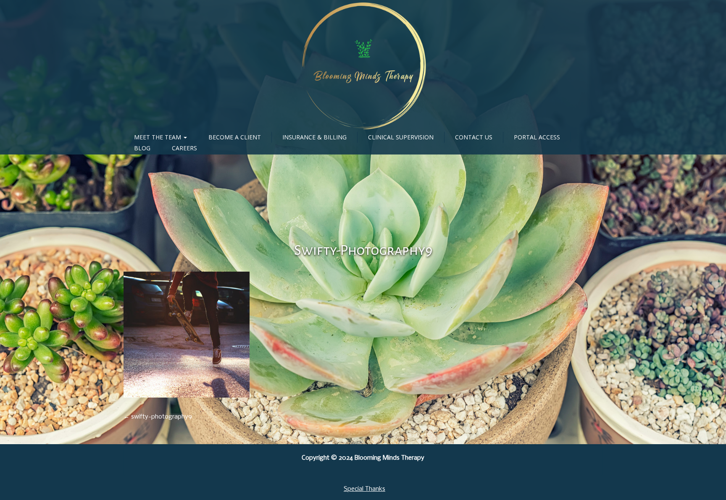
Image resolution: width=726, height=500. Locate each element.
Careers (184, 148)
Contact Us (473, 137)
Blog (142, 148)
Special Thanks (364, 489)
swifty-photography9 (363, 250)
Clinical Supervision (401, 137)
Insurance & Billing (314, 137)
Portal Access (537, 137)
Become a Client (234, 137)
